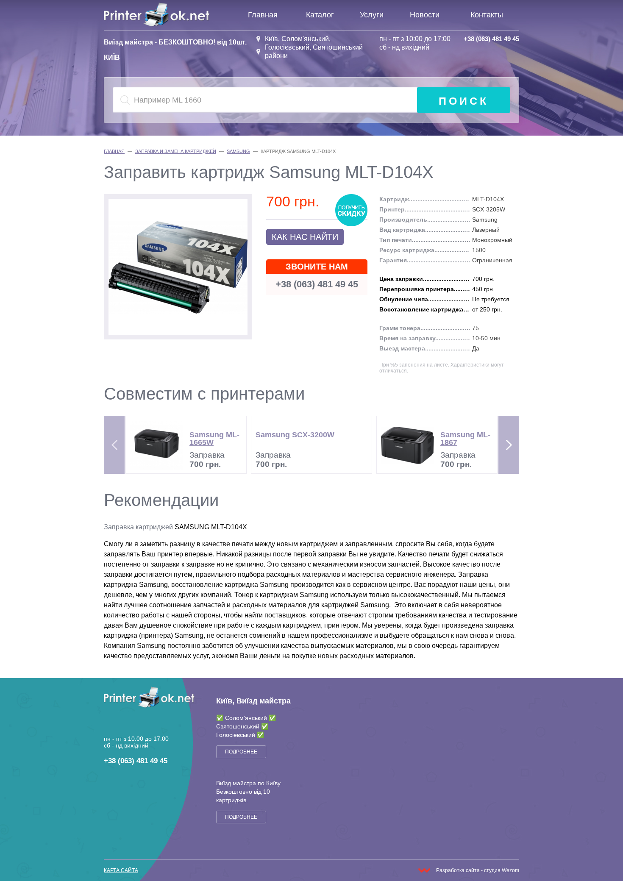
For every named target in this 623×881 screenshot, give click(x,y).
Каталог (320, 15)
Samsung (238, 151)
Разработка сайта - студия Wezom (477, 870)
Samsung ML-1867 (465, 438)
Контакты (486, 15)
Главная (263, 15)
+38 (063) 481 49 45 (491, 38)
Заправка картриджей (138, 527)
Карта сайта (121, 870)
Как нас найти (305, 237)
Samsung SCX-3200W (295, 435)
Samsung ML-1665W (214, 438)
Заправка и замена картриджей (175, 151)
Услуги (372, 15)
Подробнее (241, 752)
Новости (424, 15)
